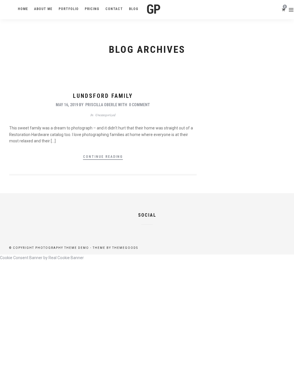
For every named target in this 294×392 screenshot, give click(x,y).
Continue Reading (103, 157)
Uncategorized (105, 114)
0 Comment (139, 104)
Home (23, 9)
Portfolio (69, 9)
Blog (133, 9)
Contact (114, 9)
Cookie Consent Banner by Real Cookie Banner (42, 257)
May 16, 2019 (67, 104)
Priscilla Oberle (101, 104)
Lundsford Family (103, 95)
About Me (43, 9)
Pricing (92, 9)
